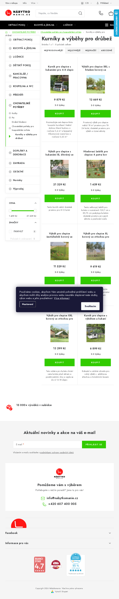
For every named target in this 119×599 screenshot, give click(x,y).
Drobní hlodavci (19, 122)
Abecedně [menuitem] (106, 50)
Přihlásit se (94, 444)
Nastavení (27, 304)
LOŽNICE (18, 56)
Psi (13, 117)
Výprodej (18, 188)
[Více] (110, 25)
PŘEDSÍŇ (18, 94)
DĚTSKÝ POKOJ (22, 65)
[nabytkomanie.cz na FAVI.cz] (56, 564)
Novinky (17, 180)
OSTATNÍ (18, 171)
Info (24, 3)
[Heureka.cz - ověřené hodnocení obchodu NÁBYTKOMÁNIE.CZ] (75, 564)
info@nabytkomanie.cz (62, 498)
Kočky (14, 113)
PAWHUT (24, 231)
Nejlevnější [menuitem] (74, 50)
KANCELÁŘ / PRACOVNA (20, 75)
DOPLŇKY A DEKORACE (20, 152)
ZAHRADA (19, 163)
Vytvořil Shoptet (61, 591)
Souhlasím (90, 306)
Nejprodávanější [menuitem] (53, 50)
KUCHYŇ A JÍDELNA (24, 48)
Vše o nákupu (11, 3)
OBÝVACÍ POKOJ (22, 39)
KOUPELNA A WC (23, 86)
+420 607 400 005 (101, 13)
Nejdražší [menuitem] (90, 50)
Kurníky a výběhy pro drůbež (26, 136)
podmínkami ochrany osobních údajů (57, 452)
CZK (86, 3)
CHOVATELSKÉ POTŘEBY (21, 105)
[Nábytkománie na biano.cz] (39, 564)
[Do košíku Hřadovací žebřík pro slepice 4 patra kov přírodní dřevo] (96, 198)
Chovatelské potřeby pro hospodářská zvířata (23, 128)
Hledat (80, 13)
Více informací (62, 298)
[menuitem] (18, 25)
